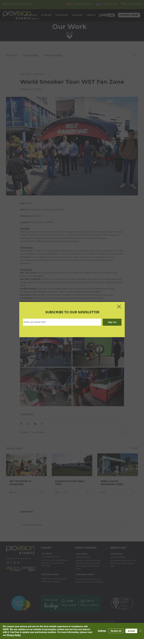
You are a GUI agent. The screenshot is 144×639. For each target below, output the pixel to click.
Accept (131, 631)
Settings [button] (102, 630)
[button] (119, 306)
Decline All (116, 631)
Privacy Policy (14, 635)
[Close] (140, 631)
